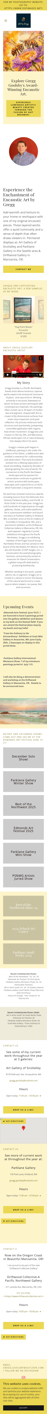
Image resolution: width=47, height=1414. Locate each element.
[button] (6, 20)
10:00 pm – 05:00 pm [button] (28, 1311)
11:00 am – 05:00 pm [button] (29, 1095)
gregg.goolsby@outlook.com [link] (24, 1080)
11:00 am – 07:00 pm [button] (29, 1195)
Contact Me (23, 269)
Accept (23, 1408)
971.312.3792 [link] (23, 1293)
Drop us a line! (23, 1110)
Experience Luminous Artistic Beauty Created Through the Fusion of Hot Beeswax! (23, 108)
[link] (23, 20)
